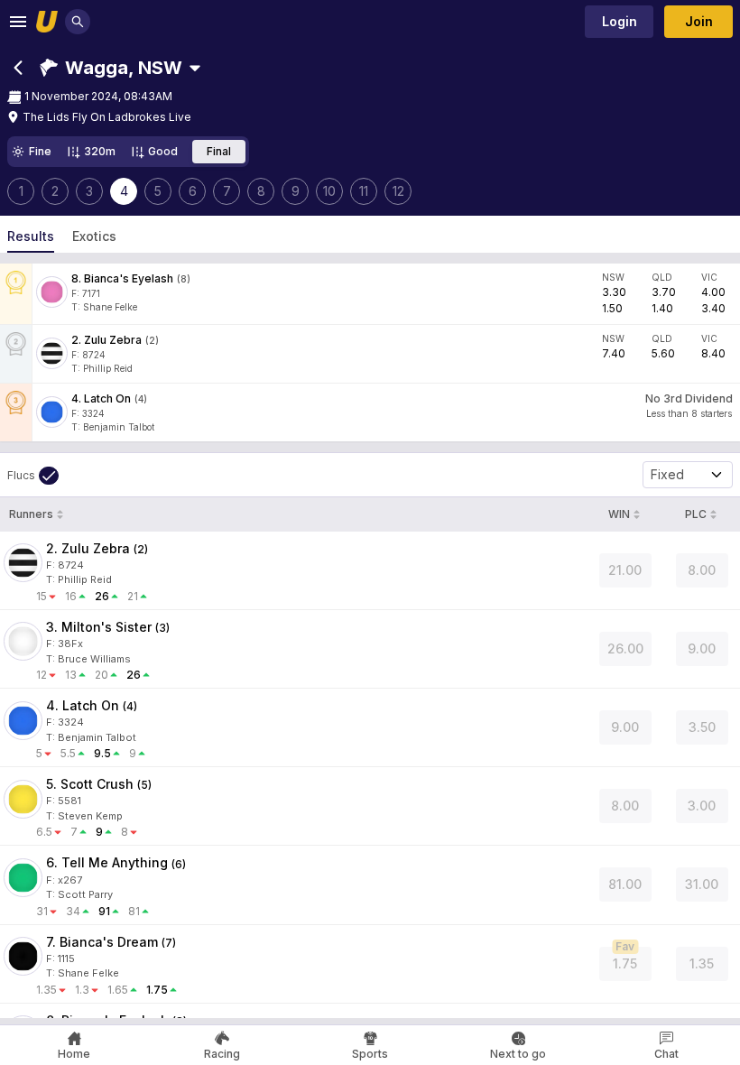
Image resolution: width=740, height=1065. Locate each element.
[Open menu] (18, 21)
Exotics (94, 236)
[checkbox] (33, 476)
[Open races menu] (195, 68)
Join (699, 21)
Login (619, 21)
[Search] (77, 21)
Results (30, 236)
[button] (111, 67)
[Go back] (18, 68)
